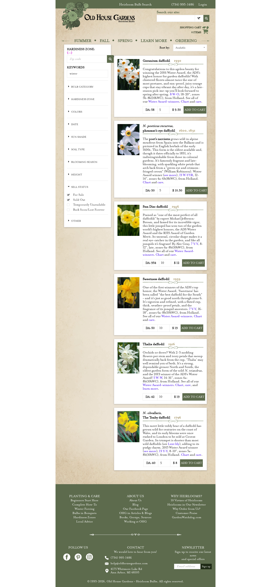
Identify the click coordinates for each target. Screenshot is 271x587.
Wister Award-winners (163, 101)
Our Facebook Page (135, 509)
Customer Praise (186, 513)
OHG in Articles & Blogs (135, 513)
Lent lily (173, 444)
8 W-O (174, 94)
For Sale (78, 194)
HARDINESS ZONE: (81, 51)
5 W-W (157, 378)
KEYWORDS (76, 67)
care (198, 101)
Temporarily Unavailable (89, 204)
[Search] (206, 18)
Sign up (206, 566)
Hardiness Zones (84, 517)
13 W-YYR (186, 175)
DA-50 (150, 328)
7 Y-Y (194, 244)
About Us (135, 500)
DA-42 (150, 397)
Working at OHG (135, 521)
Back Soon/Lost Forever (88, 209)
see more (170, 175)
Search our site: (168, 12)
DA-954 (151, 263)
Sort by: (164, 47)
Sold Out (79, 199)
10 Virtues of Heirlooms (186, 500)
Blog (135, 504)
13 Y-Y (163, 451)
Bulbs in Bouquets (84, 513)
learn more (150, 389)
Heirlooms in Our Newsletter (186, 504)
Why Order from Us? (186, 509)
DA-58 (150, 110)
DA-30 (150, 190)
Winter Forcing (84, 509)
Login (202, 4)
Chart (185, 101)
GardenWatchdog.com (186, 517)
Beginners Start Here (84, 500)
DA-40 (150, 463)
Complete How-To (84, 504)
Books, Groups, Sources (135, 517)
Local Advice (84, 521)
